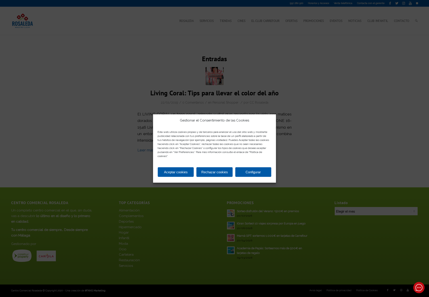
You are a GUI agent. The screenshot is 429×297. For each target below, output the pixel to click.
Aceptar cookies (176, 172)
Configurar (253, 172)
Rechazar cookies (214, 172)
